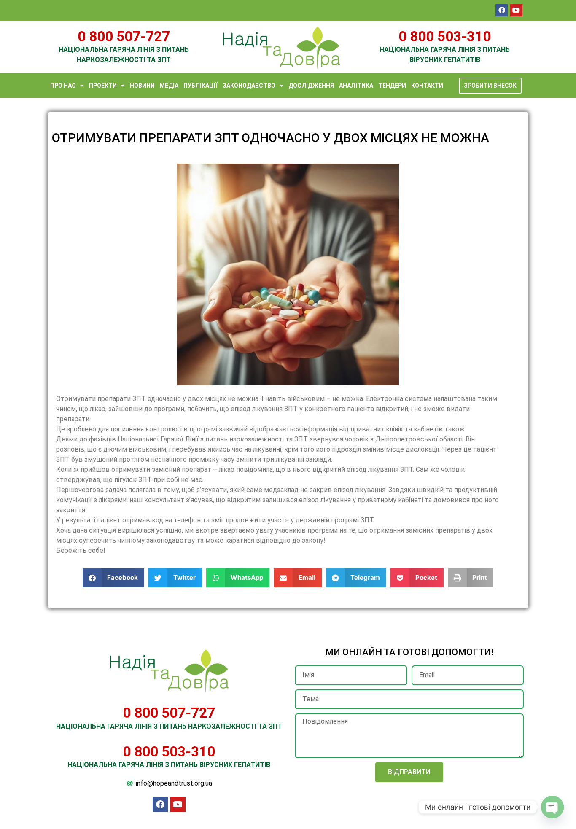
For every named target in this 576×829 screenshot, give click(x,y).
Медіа (169, 85)
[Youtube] (516, 10)
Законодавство (249, 85)
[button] (114, 577)
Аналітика (356, 85)
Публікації (200, 85)
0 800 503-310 (444, 36)
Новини (142, 85)
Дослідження (311, 85)
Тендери (392, 85)
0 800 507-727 (124, 36)
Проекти (103, 85)
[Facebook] (501, 10)
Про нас (63, 85)
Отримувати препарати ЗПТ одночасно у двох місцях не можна (270, 137)
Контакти (427, 85)
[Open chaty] (552, 807)
